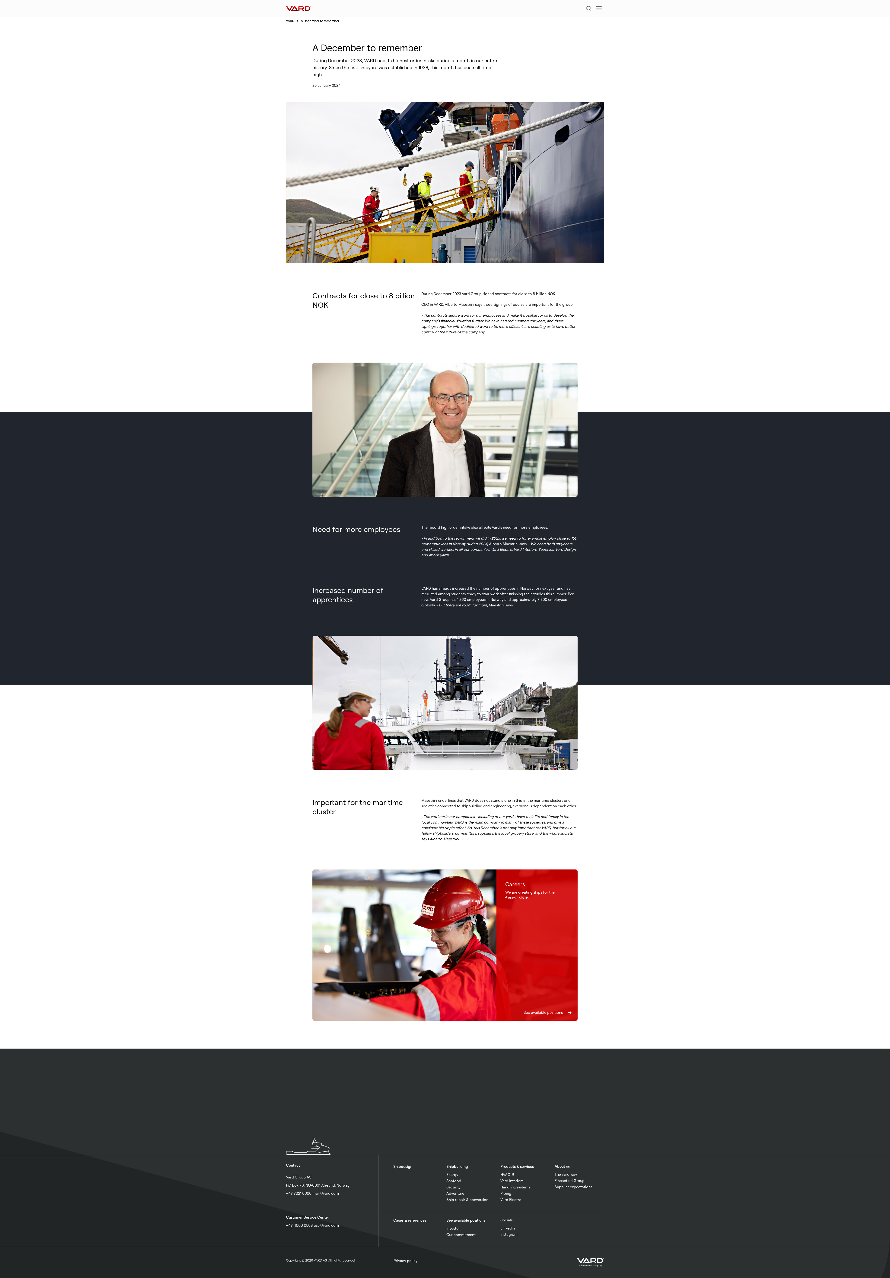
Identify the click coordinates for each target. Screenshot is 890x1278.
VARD (290, 21)
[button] (599, 8)
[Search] (589, 8)
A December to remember (320, 21)
